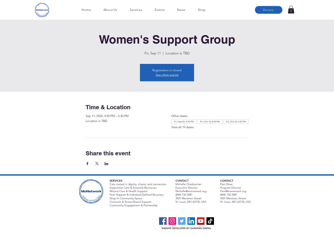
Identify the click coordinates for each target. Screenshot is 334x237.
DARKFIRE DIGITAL (200, 228)
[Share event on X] (97, 163)
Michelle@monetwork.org (191, 191)
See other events (167, 75)
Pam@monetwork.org (233, 191)
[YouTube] (200, 221)
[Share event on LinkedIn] (106, 163)
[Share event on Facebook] (87, 163)
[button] (291, 10)
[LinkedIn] (191, 221)
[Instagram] (172, 221)
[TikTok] (210, 221)
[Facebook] (163, 221)
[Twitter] (182, 221)
